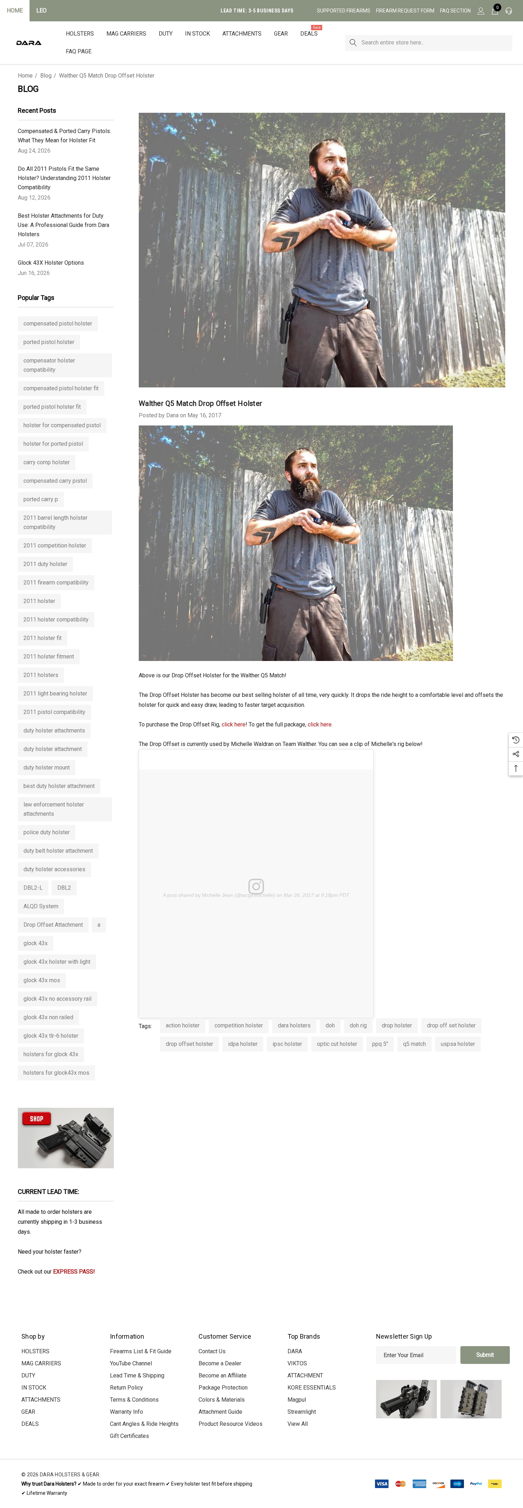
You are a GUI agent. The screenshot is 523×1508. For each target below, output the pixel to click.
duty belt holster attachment (58, 850)
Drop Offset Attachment (53, 924)
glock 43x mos (41, 980)
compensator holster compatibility (49, 365)
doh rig (358, 1025)
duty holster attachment (52, 749)
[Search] (353, 43)
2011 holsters (40, 675)
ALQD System (40, 906)
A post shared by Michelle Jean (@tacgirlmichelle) (219, 895)
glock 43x (35, 943)
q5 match (414, 1044)
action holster (183, 1025)
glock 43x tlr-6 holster (50, 1035)
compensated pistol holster (57, 323)
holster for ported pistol (53, 443)
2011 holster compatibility (56, 619)
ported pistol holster (48, 342)
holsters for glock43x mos (56, 1072)
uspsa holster (458, 1044)
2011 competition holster (54, 545)
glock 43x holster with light (56, 961)
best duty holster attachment (59, 786)
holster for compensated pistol (62, 425)
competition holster (239, 1025)
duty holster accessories (54, 869)
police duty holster (46, 832)
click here (233, 724)
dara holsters (294, 1025)
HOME (15, 10)
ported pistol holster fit (52, 406)
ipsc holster (287, 1044)
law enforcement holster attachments (53, 809)
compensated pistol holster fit (61, 388)
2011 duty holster (45, 564)
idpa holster (243, 1044)
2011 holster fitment (48, 656)
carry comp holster (46, 462)
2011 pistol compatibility (54, 712)
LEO (41, 10)
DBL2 (64, 887)
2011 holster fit (42, 638)
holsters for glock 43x (50, 1054)
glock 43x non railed (48, 1017)
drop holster (397, 1025)
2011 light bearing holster (55, 693)
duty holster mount (46, 767)
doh (330, 1025)
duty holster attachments (54, 730)
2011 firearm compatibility (56, 582)
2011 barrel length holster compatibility (55, 522)
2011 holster (39, 601)
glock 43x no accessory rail (57, 998)
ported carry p (40, 499)
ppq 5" (380, 1044)
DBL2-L (33, 887)
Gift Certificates (129, 1436)
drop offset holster (189, 1044)
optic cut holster (337, 1044)
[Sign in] (480, 10)
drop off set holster (451, 1025)
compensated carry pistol (55, 480)
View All (297, 1423)
